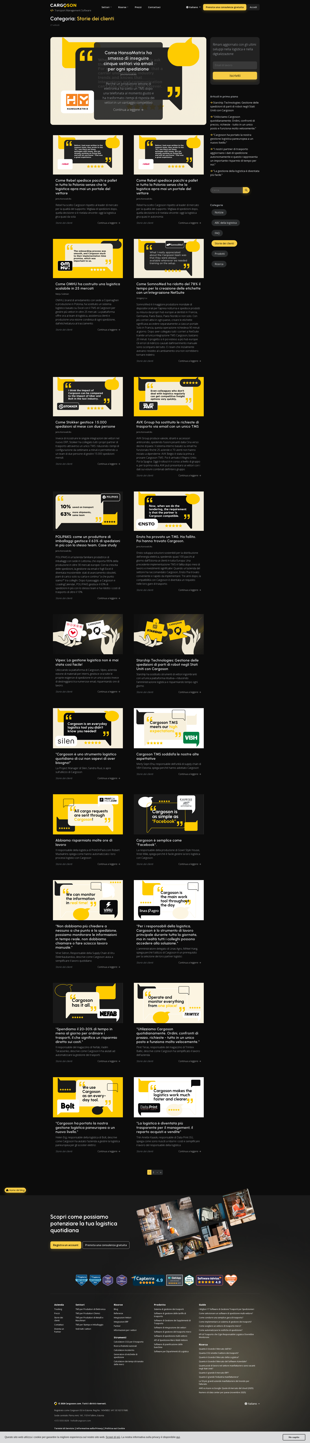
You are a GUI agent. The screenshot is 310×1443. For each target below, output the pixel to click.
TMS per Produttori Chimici (88, 1313)
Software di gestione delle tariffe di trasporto (170, 1315)
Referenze (118, 1313)
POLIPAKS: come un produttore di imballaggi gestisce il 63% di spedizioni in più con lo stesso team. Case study (88, 541)
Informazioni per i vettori (125, 1330)
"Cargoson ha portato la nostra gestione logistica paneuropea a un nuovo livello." (85, 1127)
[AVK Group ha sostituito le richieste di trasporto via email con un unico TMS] (169, 396)
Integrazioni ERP (121, 1321)
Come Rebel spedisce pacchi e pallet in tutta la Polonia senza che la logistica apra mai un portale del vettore (86, 186)
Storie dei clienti (64, 222)
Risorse (122, 7)
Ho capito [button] (294, 1437)
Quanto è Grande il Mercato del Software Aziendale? (223, 1361)
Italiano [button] (193, 7)
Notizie (219, 212)
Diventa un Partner (59, 1330)
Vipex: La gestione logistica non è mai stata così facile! (87, 662)
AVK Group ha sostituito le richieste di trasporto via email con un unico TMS (167, 424)
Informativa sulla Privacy (89, 1428)
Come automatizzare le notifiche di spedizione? (220, 1330)
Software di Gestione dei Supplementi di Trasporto (172, 1322)
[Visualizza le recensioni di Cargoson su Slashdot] (189, 1280)
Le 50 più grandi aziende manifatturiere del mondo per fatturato (224, 1382)
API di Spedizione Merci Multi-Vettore (171, 1340)
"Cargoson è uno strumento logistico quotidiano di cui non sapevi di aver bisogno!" (86, 758)
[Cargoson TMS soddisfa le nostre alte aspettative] (169, 728)
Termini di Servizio (64, 1428)
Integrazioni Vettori (122, 1317)
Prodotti (220, 254)
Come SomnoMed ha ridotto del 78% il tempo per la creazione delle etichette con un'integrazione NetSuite (168, 288)
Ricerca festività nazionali (125, 1346)
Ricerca (219, 264)
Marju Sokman (62, 293)
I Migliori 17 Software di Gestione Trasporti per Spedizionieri (226, 1309)
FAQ (217, 233)
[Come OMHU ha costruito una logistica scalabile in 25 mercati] (88, 258)
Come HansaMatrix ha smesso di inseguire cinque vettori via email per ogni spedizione (128, 61)
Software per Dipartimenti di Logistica (171, 1351)
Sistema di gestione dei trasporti (169, 1309)
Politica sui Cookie (115, 1428)
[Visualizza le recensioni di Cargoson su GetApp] (174, 1280)
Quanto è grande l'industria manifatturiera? (218, 1377)
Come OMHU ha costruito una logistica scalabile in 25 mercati (88, 286)
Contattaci (154, 7)
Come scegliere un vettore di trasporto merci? (220, 1326)
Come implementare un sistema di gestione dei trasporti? (225, 1321)
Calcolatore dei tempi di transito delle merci (129, 1363)
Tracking (58, 1309)
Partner (117, 1326)
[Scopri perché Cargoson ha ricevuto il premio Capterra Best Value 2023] (81, 1280)
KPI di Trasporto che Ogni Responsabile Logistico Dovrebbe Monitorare (226, 1336)
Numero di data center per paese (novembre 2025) (222, 1392)
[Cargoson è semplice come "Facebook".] (169, 814)
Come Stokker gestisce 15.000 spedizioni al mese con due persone (85, 424)
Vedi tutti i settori (83, 1329)
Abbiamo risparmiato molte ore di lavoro (84, 842)
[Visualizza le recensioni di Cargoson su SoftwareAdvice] (209, 1280)
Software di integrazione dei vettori (170, 1327)
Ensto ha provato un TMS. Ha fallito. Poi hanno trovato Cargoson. (166, 539)
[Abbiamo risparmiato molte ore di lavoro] (88, 814)
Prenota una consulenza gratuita (225, 7)
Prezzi (138, 7)
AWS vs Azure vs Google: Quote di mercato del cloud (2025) (226, 1388)
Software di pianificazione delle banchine (168, 1346)
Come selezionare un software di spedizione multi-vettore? (226, 1313)
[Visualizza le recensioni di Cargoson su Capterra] (147, 1280)
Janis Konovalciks (128, 74)
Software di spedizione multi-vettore (170, 1336)
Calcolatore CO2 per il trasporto (129, 1341)
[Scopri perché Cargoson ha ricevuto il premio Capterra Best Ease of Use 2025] (95, 1280)
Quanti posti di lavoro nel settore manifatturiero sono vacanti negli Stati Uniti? (227, 1367)
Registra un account (65, 1245)
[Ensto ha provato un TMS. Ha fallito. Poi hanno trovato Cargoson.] (169, 511)
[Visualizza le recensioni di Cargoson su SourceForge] (231, 1280)
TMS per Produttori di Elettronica (90, 1309)
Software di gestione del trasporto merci (172, 1331)
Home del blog (17, 1190)
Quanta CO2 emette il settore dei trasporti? (218, 1353)
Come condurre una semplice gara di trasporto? (221, 1317)
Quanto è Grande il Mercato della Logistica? (219, 1357)
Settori (105, 7)
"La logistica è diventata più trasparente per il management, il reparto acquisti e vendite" (164, 1127)
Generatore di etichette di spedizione (125, 1356)
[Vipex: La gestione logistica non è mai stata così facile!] (88, 634)
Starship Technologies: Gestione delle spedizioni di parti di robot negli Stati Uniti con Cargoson (167, 664)
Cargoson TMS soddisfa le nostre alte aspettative (167, 756)
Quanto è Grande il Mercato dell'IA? (215, 1349)
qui (178, 1437)
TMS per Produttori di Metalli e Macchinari (89, 1319)
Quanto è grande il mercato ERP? (214, 1372)
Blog (116, 1309)
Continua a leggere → (128, 109)
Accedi (253, 7)
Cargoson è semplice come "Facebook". (159, 842)
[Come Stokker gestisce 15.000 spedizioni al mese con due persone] (88, 396)
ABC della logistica (226, 223)
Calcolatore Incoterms (124, 1350)
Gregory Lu (141, 298)
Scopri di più (113, 1437)
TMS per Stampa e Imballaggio (89, 1324)
